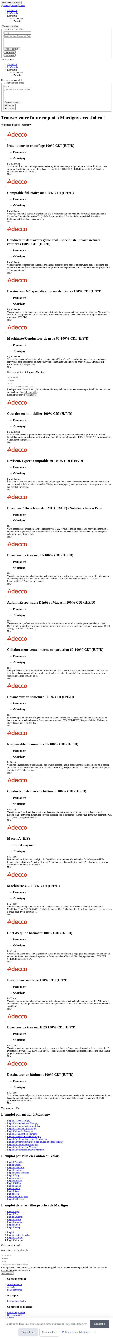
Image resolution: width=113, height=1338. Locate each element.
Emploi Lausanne (15, 1217)
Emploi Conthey (14, 1170)
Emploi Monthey (15, 1178)
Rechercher (9, 55)
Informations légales (16, 1301)
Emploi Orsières (14, 1180)
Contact (10, 1317)
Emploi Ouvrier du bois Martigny (22, 1144)
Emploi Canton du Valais (18, 1235)
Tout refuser (28, 1332)
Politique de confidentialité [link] (76, 1332)
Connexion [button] (12, 10)
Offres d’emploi (14, 1284)
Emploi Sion (13, 1194)
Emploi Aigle (13, 1211)
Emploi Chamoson (15, 1167)
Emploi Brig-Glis (15, 1162)
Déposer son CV (15, 1315)
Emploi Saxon (13, 1188)
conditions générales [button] (56, 389)
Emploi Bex (12, 1214)
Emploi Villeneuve (15, 1199)
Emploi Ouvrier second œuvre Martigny (25, 1149)
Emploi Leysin (14, 1219)
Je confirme (31, 395)
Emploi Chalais (14, 1165)
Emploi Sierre (13, 1191)
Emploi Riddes (14, 1183)
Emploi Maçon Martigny (18, 1120)
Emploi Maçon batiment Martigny (23, 1123)
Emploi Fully (13, 1175)
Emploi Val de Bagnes (17, 1196)
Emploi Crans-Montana (18, 1172)
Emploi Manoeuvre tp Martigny (21, 1128)
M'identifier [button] (18, 18)
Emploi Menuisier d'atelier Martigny (24, 1136)
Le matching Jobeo (16, 1312)
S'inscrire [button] (17, 21)
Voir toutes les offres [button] (10, 1108)
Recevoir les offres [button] (15, 395)
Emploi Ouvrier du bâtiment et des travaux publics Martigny (35, 1142)
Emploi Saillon (14, 1186)
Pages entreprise (14, 1289)
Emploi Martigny (15, 1237)
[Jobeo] (13, 5)
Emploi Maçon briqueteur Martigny (23, 1126)
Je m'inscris (7, 1273)
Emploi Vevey (13, 1227)
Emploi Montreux (15, 1222)
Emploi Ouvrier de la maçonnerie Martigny (27, 1139)
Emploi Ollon (13, 1224)
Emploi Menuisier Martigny (20, 1131)
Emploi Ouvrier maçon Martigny (22, 1147)
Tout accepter (99, 1324)
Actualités (11, 1287)
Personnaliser (49, 1332)
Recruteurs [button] (12, 16)
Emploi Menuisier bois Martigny (22, 1134)
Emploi (10, 1232)
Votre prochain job (10, 26)
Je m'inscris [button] (12, 13)
